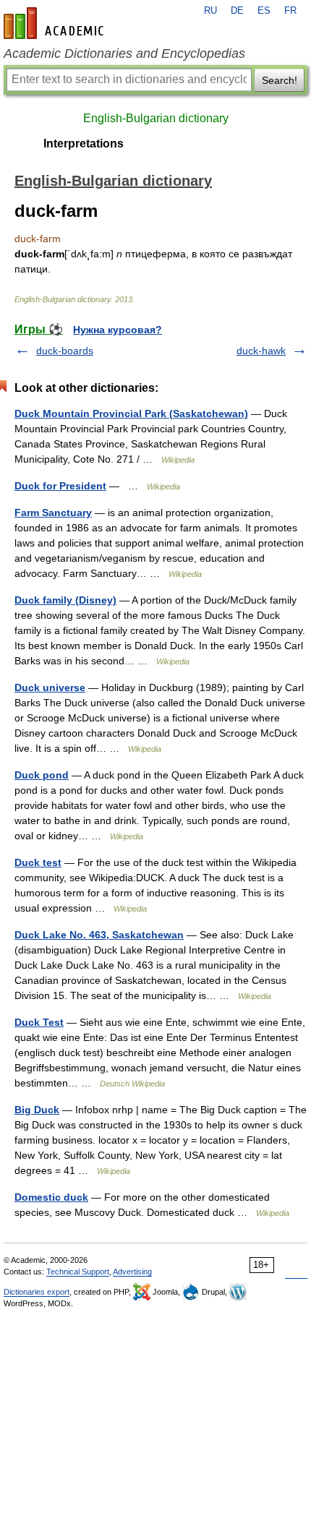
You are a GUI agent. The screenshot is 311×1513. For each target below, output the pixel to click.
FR (290, 11)
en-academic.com (56, 23)
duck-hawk (261, 350)
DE (237, 11)
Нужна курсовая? (117, 329)
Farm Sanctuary (53, 512)
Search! (279, 80)
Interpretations (83, 143)
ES (263, 11)
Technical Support (77, 1271)
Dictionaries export (36, 1291)
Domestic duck (51, 1197)
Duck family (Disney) (65, 600)
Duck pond (41, 775)
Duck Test (39, 1022)
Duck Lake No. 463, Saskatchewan (99, 934)
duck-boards (64, 350)
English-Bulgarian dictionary (156, 118)
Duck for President (60, 486)
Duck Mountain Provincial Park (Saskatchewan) (131, 413)
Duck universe (49, 687)
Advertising (132, 1271)
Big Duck (36, 1109)
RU (210, 11)
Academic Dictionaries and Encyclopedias (124, 53)
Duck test (37, 862)
